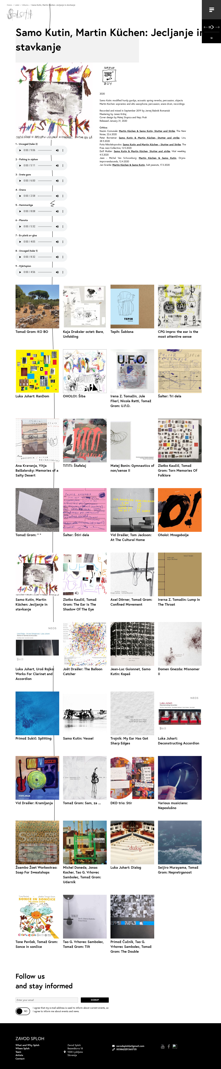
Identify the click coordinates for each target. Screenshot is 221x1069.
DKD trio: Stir (121, 803)
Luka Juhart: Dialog (125, 867)
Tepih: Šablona (121, 331)
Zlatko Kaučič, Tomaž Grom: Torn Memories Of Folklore (177, 470)
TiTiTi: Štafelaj (74, 465)
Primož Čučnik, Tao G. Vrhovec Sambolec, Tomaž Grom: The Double (131, 946)
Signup (95, 999)
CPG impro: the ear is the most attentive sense (178, 334)
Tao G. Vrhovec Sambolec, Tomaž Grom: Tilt (83, 944)
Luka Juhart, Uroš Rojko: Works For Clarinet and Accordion (35, 674)
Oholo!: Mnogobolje (173, 535)
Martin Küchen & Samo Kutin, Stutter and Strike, (147, 131)
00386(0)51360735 (126, 1049)
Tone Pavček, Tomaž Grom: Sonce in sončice (37, 944)
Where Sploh (23, 1048)
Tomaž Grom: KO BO (32, 331)
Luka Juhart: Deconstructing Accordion (178, 740)
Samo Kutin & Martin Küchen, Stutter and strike (149, 137)
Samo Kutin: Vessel (78, 738)
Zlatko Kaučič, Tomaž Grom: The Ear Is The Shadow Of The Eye (80, 604)
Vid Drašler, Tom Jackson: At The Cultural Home (130, 537)
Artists (19, 1055)
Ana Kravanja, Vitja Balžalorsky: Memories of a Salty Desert (37, 470)
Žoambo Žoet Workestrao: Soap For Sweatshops (36, 870)
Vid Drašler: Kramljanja (34, 803)
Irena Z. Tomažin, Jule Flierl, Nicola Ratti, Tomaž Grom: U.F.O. (130, 401)
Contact (20, 1058)
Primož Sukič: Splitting (33, 738)
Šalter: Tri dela (169, 396)
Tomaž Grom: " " (28, 535)
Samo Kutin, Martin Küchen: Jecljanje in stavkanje (31, 604)
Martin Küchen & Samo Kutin (157, 158)
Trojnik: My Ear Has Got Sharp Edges (129, 740)
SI (211, 38)
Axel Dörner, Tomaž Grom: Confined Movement (131, 602)
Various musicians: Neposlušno (173, 805)
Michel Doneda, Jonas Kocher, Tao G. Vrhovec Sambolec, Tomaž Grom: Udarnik (82, 874)
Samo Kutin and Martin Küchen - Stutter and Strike (152, 144)
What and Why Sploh (27, 1045)
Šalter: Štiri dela (76, 535)
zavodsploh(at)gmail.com (130, 1046)
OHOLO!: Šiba (74, 396)
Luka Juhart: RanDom (32, 396)
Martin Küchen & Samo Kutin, (128, 164)
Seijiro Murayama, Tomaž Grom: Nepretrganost (178, 870)
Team (18, 1051)
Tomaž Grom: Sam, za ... (82, 803)
